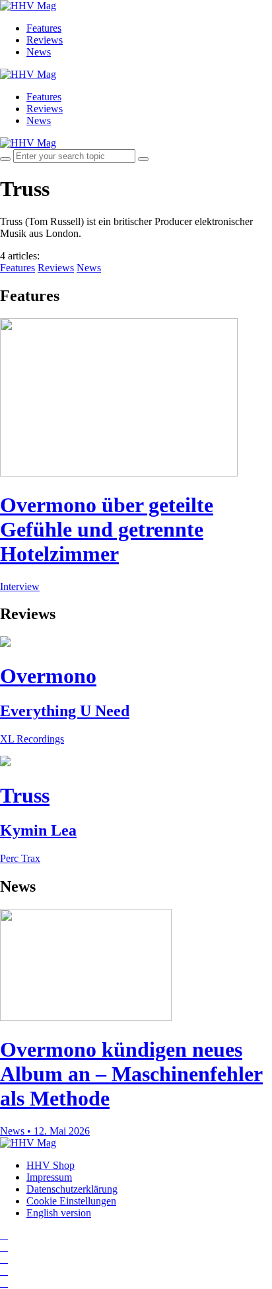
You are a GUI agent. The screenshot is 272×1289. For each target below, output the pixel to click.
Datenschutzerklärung (72, 1189)
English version (58, 1212)
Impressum (49, 1177)
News (38, 51)
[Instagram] (4, 1235)
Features (43, 28)
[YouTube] (4, 1259)
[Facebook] (4, 1247)
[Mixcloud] (4, 1270)
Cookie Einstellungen (71, 1200)
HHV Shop (50, 1165)
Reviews (44, 40)
